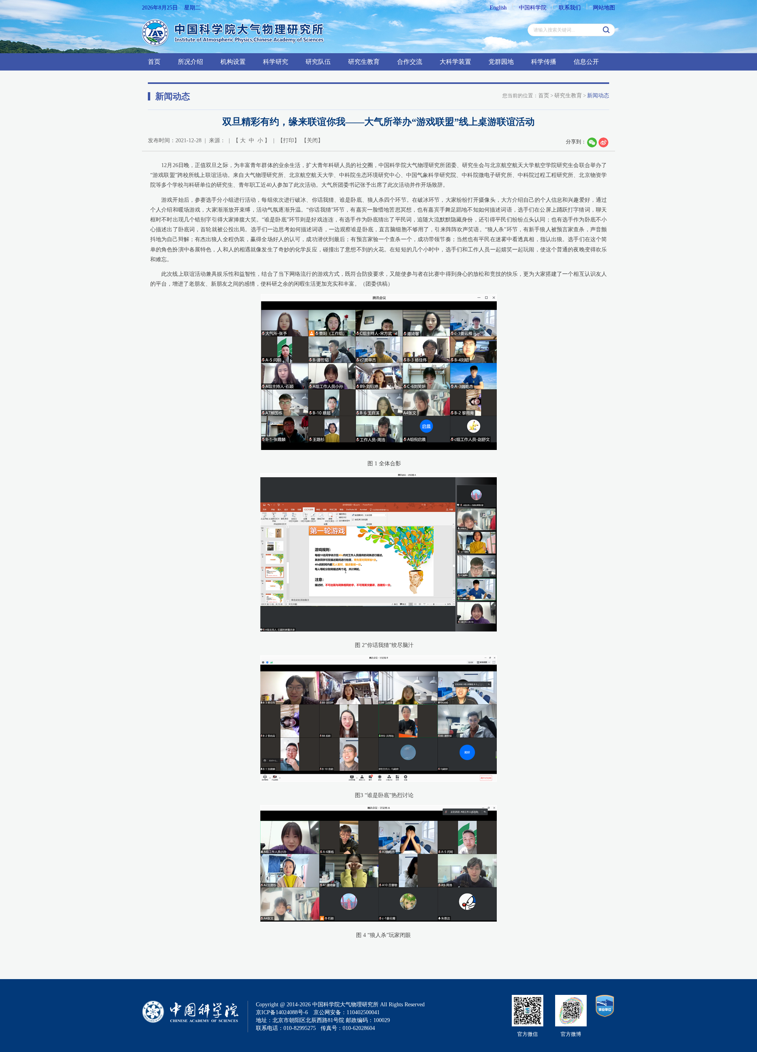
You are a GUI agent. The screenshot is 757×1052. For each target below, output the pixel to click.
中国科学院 (532, 8)
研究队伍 (318, 61)
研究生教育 (364, 61)
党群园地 (501, 61)
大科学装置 (455, 61)
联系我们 (570, 8)
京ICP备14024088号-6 (282, 1012)
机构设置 (233, 61)
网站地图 (604, 8)
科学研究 (275, 61)
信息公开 (586, 61)
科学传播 (543, 61)
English (498, 8)
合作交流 (409, 61)
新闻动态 (598, 96)
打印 (288, 140)
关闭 (312, 140)
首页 (154, 61)
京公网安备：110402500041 (346, 1012)
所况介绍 (190, 61)
